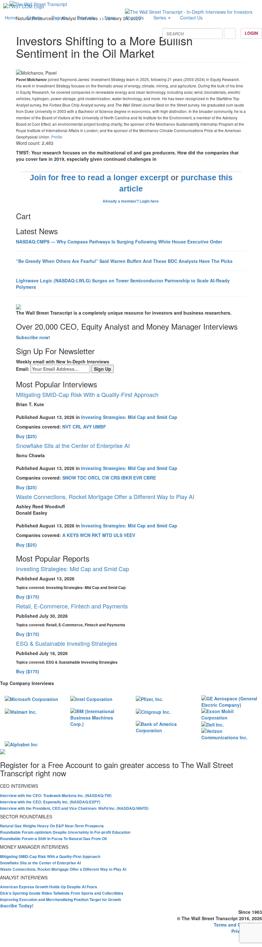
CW (105, 477)
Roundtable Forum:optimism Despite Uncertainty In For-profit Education (65, 832)
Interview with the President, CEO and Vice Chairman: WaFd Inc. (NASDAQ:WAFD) (74, 808)
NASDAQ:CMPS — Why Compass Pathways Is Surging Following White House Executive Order (119, 241)
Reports (59, 17)
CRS (115, 477)
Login (251, 33)
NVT (66, 426)
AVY (87, 426)
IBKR (126, 477)
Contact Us (191, 17)
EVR (137, 477)
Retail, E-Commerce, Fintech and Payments (72, 606)
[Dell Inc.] (212, 724)
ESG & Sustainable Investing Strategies (66, 643)
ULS (117, 535)
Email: (22, 369)
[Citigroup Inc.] (153, 711)
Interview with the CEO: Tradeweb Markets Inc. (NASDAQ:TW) (56, 795)
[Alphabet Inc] (21, 744)
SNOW (69, 477)
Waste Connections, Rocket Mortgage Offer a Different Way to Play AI (105, 496)
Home (11, 17)
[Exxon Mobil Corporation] (229, 714)
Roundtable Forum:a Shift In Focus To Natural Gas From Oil (53, 838)
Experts (34, 17)
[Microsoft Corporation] (31, 698)
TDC (82, 477)
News (110, 17)
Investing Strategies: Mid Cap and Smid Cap (129, 417)
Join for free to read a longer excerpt (99, 177)
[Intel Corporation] (91, 698)
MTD (107, 535)
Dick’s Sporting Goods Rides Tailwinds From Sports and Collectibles (61, 893)
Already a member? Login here (131, 201)
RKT (96, 535)
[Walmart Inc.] (21, 711)
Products (86, 17)
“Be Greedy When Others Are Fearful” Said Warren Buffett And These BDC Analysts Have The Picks (124, 261)
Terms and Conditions (238, 924)
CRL (77, 426)
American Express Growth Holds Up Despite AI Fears (48, 887)
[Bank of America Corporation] (164, 726)
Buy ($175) (27, 596)
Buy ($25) (26, 436)
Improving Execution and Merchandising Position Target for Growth (60, 899)
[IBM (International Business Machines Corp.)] (98, 717)
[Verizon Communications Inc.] (229, 733)
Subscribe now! (33, 337)
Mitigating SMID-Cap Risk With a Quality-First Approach (87, 394)
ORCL (94, 477)
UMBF (99, 426)
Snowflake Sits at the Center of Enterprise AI (73, 445)
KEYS (73, 535)
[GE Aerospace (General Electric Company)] (229, 701)
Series (160, 17)
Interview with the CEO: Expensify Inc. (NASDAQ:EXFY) (50, 802)
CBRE (149, 477)
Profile (56, 136)
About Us (134, 17)
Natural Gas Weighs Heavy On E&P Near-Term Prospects (52, 826)
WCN (85, 535)
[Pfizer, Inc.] (149, 698)
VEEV (129, 535)
